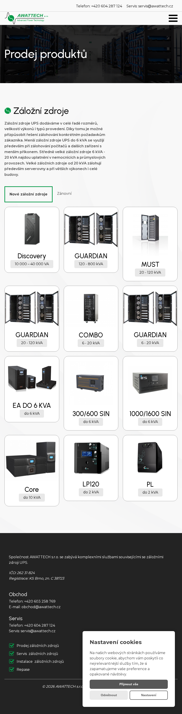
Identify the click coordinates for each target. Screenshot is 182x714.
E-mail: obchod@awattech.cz (35, 607)
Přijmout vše (128, 684)
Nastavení (148, 695)
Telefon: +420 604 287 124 (99, 6)
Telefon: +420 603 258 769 (32, 601)
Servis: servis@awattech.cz (150, 6)
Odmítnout (109, 695)
